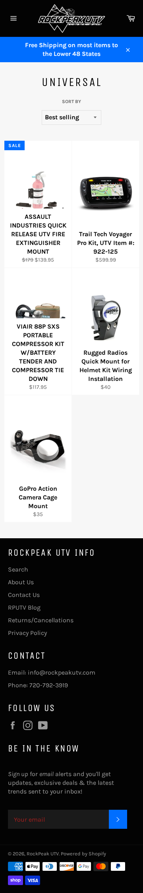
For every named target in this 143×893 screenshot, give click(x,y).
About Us (21, 582)
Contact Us (24, 595)
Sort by (71, 101)
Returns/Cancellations (40, 620)
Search (18, 569)
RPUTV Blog (24, 607)
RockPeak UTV (43, 854)
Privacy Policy (27, 633)
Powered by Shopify (83, 854)
